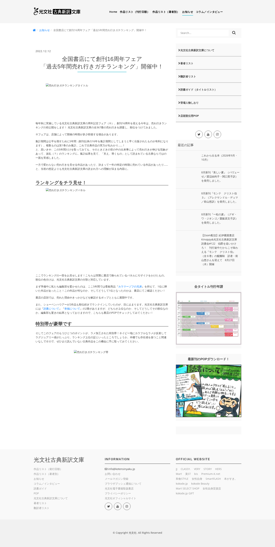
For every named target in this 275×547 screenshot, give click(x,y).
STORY (208, 469)
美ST (188, 474)
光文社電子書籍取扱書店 (119, 488)
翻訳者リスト (188, 76)
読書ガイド (40, 488)
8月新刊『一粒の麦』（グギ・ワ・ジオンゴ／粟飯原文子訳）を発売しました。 (219, 218)
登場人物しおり (189, 102)
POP (36, 493)
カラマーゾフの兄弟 (130, 286)
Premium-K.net (210, 474)
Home (113, 11)
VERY (197, 469)
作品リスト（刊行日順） (135, 11)
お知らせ (187, 11)
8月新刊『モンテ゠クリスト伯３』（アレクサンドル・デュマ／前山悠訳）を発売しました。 (219, 197)
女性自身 (197, 478)
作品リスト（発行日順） (48, 469)
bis (196, 474)
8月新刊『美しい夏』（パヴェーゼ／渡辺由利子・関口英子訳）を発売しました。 (220, 176)
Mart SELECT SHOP (187, 488)
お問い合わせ (112, 474)
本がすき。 (230, 478)
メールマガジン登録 (116, 478)
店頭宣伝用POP (189, 115)
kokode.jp (182, 483)
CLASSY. (186, 469)
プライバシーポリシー (118, 493)
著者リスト (186, 63)
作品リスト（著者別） (165, 11)
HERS (218, 469)
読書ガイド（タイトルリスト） (198, 89)
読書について (51, 308)
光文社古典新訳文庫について (197, 50)
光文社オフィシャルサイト (120, 498)
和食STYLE (182, 478)
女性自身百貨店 (212, 488)
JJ (176, 469)
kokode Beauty (200, 483)
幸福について (72, 308)
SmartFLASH (213, 478)
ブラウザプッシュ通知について (123, 483)
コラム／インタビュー (209, 11)
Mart (179, 474)
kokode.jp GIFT (185, 493)
